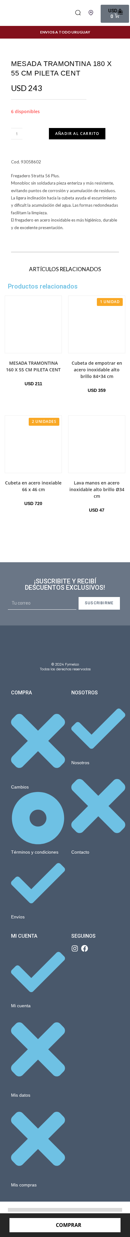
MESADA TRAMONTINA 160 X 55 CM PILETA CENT (33, 366)
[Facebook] (84, 948)
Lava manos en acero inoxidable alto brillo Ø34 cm (96, 489)
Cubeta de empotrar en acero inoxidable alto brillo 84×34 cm (97, 369)
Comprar (68, 1225)
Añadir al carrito (77, 133)
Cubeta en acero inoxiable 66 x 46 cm (33, 486)
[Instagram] (74, 948)
